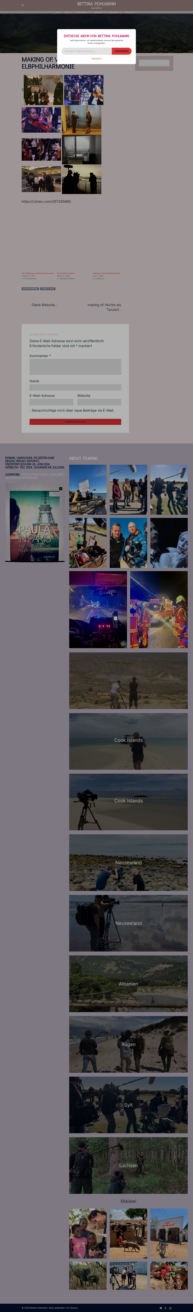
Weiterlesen (96, 58)
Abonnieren (121, 51)
